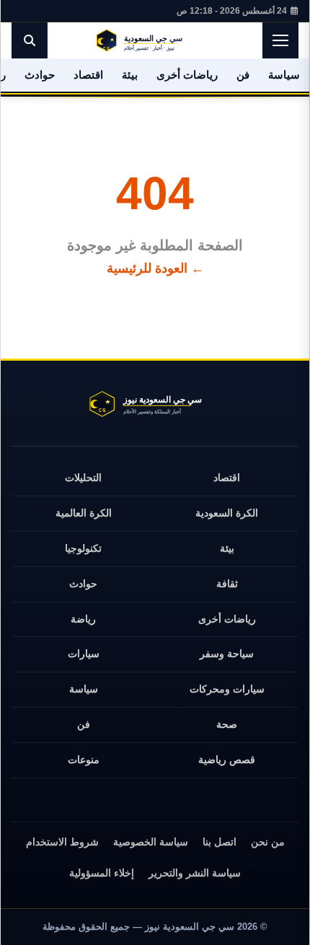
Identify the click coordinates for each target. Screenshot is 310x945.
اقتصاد (88, 75)
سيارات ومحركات (227, 689)
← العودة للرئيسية (155, 268)
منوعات (83, 759)
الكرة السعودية (226, 513)
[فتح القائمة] (280, 40)
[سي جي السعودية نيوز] (155, 40)
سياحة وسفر (227, 653)
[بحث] (30, 40)
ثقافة (227, 583)
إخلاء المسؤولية (101, 873)
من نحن (268, 842)
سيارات (83, 653)
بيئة (130, 75)
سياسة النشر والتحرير (195, 873)
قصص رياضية (226, 759)
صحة (226, 724)
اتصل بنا (219, 842)
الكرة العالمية (84, 513)
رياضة (83, 619)
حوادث (40, 75)
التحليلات (83, 477)
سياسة (284, 75)
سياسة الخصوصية (150, 842)
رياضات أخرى (187, 75)
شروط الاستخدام (62, 842)
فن (242, 75)
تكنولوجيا (83, 548)
